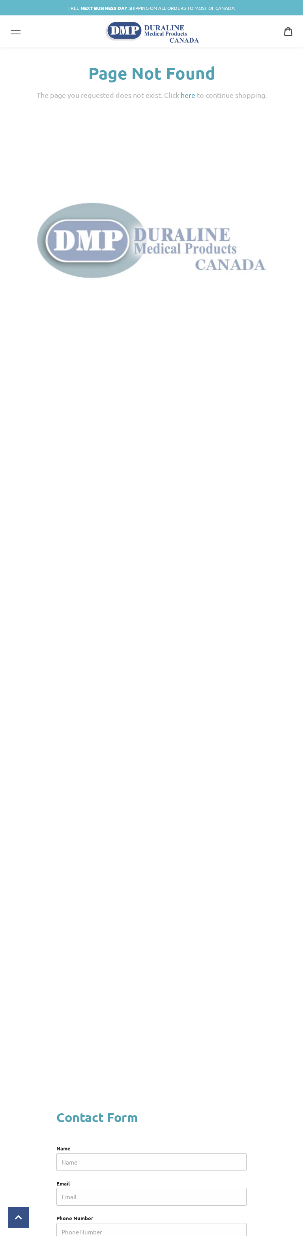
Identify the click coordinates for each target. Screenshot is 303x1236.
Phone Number (74, 1218)
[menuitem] (288, 31)
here (188, 95)
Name (63, 1148)
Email (63, 1183)
